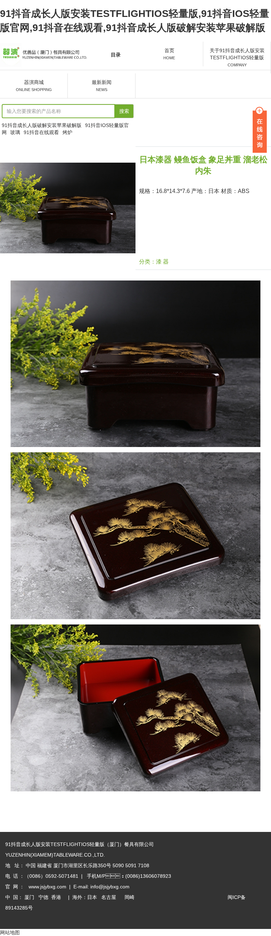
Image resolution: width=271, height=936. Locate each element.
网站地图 (10, 932)
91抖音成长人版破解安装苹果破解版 (42, 125)
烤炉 (67, 132)
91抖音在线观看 (41, 132)
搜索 (124, 111)
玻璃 (15, 132)
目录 (116, 55)
